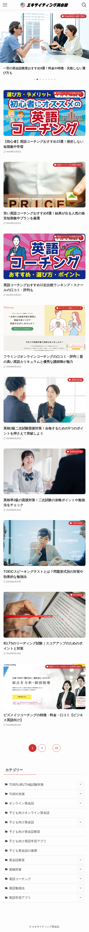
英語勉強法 (17, 888)
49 (56, 748)
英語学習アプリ (20, 897)
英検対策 (15, 869)
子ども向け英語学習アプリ (27, 841)
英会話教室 (17, 860)
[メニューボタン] (5, 5)
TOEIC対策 (17, 794)
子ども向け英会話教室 (24, 831)
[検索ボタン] (84, 5)
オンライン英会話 (21, 803)
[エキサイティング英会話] (44, 5)
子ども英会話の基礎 (23, 850)
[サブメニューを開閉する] (80, 784)
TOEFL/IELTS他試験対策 (26, 784)
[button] (34, 79)
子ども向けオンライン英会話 (29, 812)
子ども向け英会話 (21, 822)
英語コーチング (20, 879)
